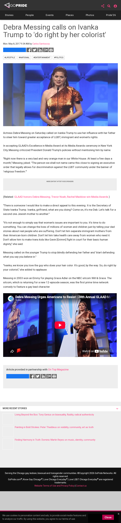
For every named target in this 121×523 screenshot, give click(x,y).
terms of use (68, 519)
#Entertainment (41, 57)
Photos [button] (90, 15)
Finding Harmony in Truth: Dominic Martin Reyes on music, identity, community (55, 439)
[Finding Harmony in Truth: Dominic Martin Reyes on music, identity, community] (7, 444)
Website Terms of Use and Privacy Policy (54, 485)
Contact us (81, 485)
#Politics (58, 57)
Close (108, 517)
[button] (103, 6)
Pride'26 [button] (111, 15)
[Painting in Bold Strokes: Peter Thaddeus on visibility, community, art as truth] (7, 431)
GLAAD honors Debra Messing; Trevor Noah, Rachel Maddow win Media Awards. (61, 196)
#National (24, 57)
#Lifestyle (9, 57)
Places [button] (70, 15)
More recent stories (15, 408)
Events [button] (50, 15)
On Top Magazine (58, 369)
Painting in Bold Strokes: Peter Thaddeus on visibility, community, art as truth (54, 427)
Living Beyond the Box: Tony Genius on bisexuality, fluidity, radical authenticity (54, 414)
